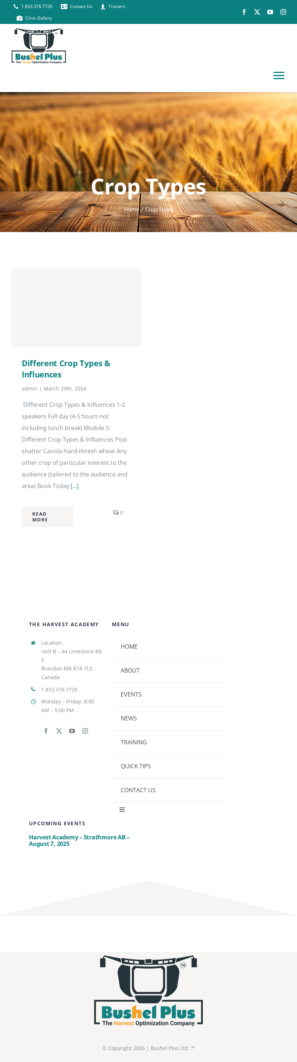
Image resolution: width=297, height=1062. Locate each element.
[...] (75, 486)
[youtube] (270, 12)
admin (29, 388)
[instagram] (283, 12)
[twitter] (257, 12)
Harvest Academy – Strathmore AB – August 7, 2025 (79, 840)
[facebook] (244, 12)
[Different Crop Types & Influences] (76, 307)
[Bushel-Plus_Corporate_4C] (148, 958)
